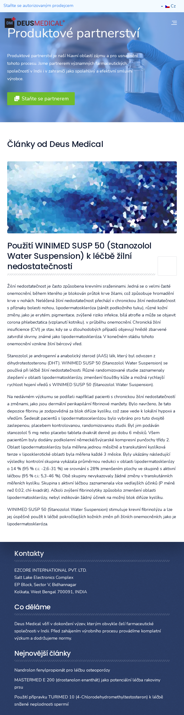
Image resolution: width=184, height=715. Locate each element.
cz (173, 6)
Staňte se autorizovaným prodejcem (38, 5)
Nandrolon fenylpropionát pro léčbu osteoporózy (62, 670)
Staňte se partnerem (45, 98)
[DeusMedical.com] (35, 22)
